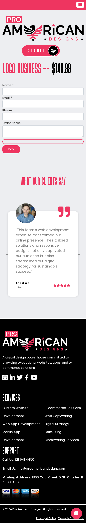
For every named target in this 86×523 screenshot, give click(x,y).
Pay (11, 149)
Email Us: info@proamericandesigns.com (34, 468)
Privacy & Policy (46, 518)
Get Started (36, 50)
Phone (7, 110)
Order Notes (11, 123)
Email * (7, 98)
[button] (80, 5)
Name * (8, 85)
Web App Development (21, 424)
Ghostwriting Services (62, 440)
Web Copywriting (58, 416)
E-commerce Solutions (63, 408)
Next (79, 254)
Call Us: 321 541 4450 (18, 459)
